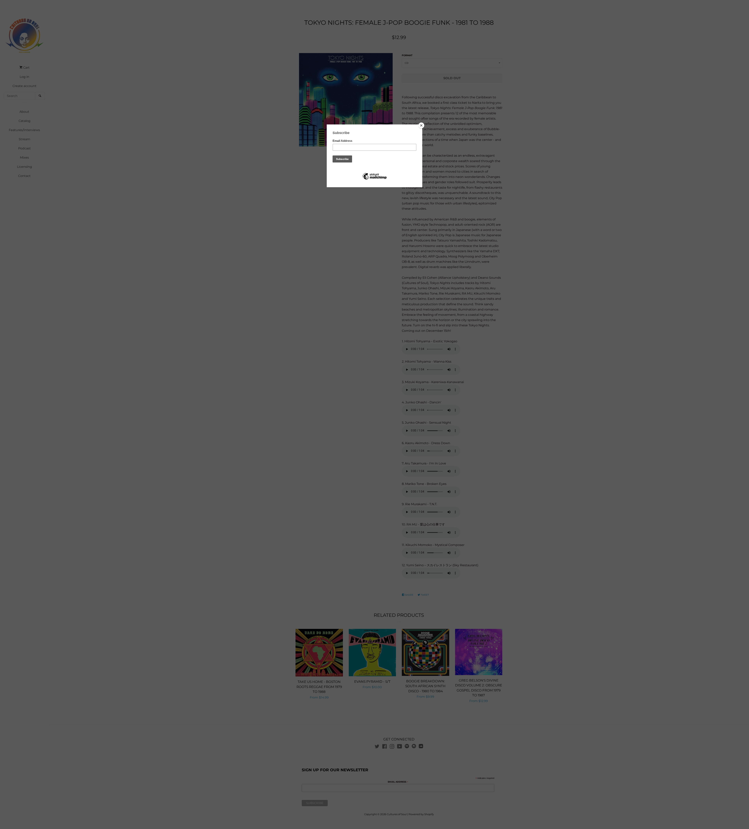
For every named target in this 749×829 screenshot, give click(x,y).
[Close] (421, 125)
